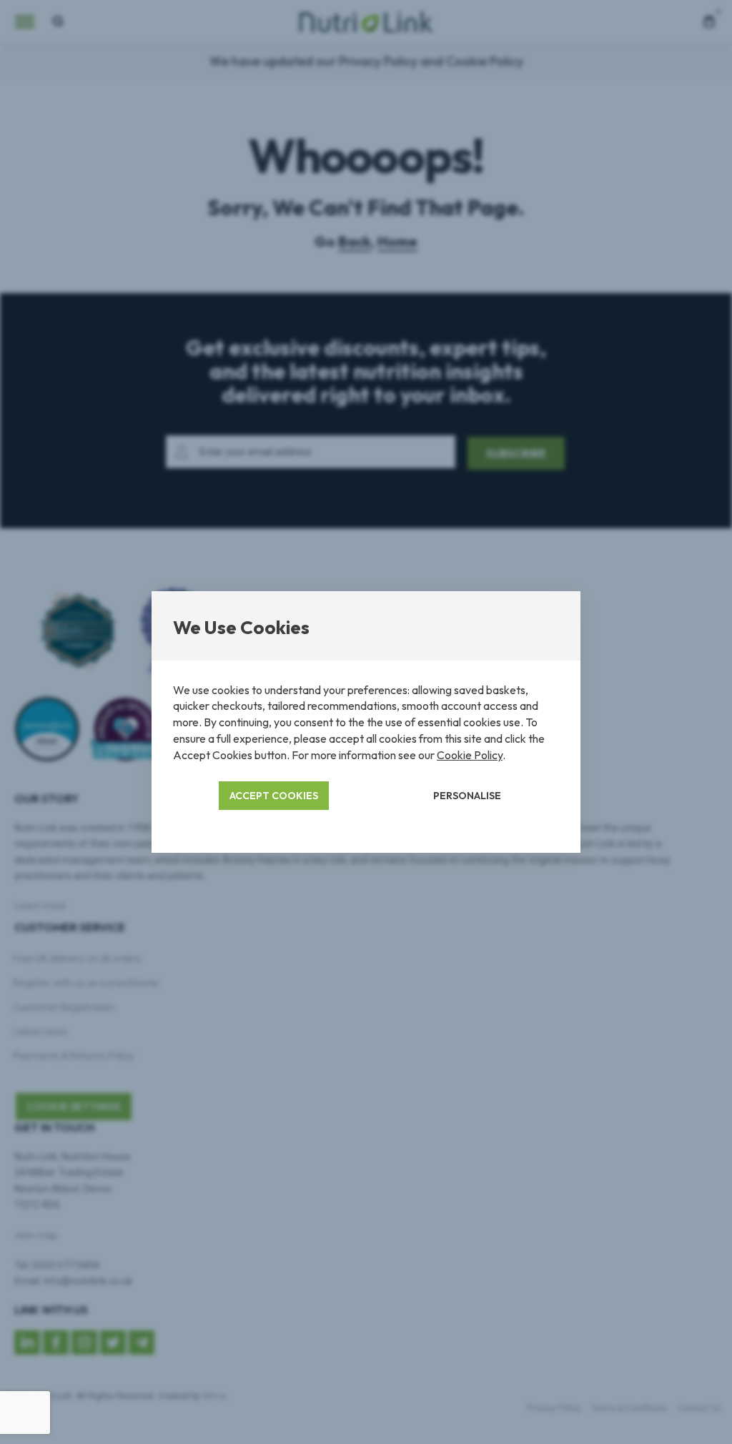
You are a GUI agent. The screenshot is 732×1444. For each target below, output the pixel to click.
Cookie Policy (470, 755)
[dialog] (366, 722)
